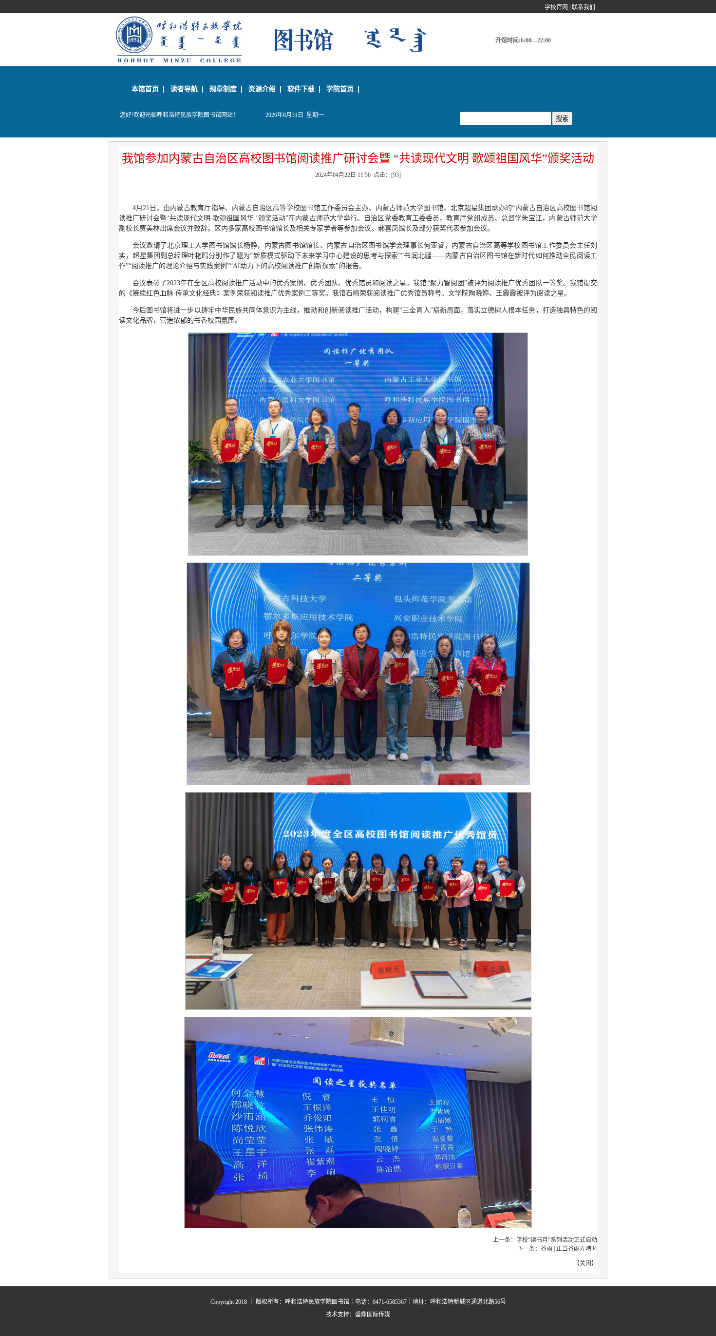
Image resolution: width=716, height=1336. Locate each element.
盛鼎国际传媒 (372, 1314)
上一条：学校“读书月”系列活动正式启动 (545, 1240)
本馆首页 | (148, 89)
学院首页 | (342, 89)
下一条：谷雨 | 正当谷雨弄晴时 (557, 1248)
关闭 (585, 1263)
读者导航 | (187, 89)
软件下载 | (303, 89)
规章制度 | (226, 89)
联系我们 (583, 7)
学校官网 (556, 7)
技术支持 (337, 1314)
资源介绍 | (265, 89)
